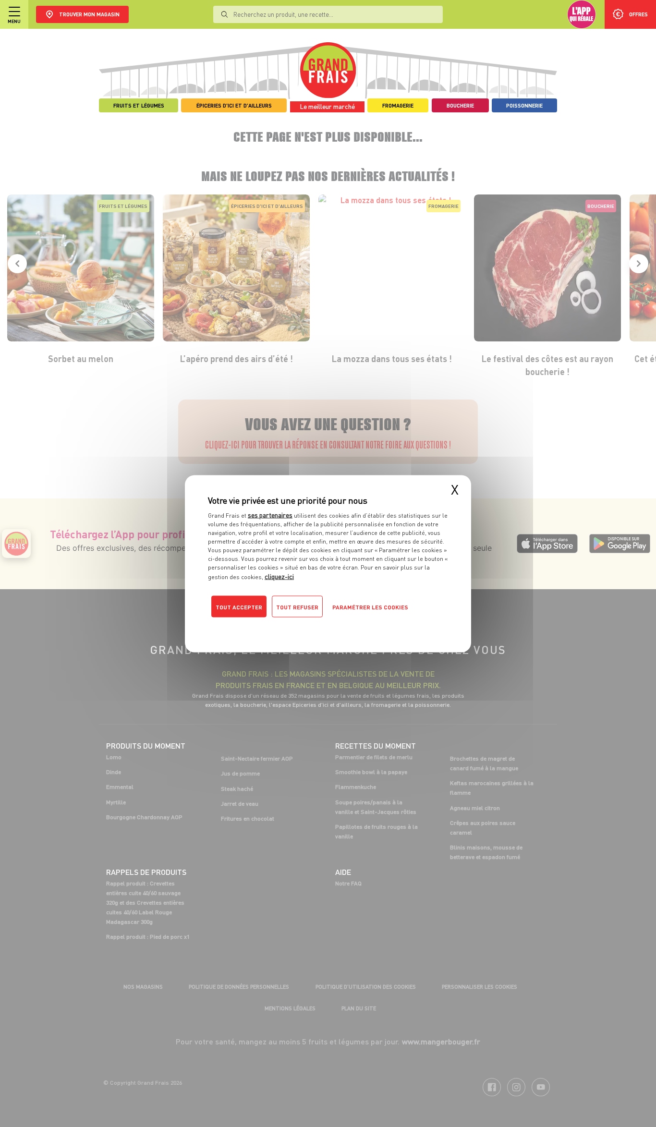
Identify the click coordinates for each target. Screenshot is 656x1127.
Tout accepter (239, 606)
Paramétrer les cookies (370, 606)
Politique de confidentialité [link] (273, 625)
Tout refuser (297, 606)
